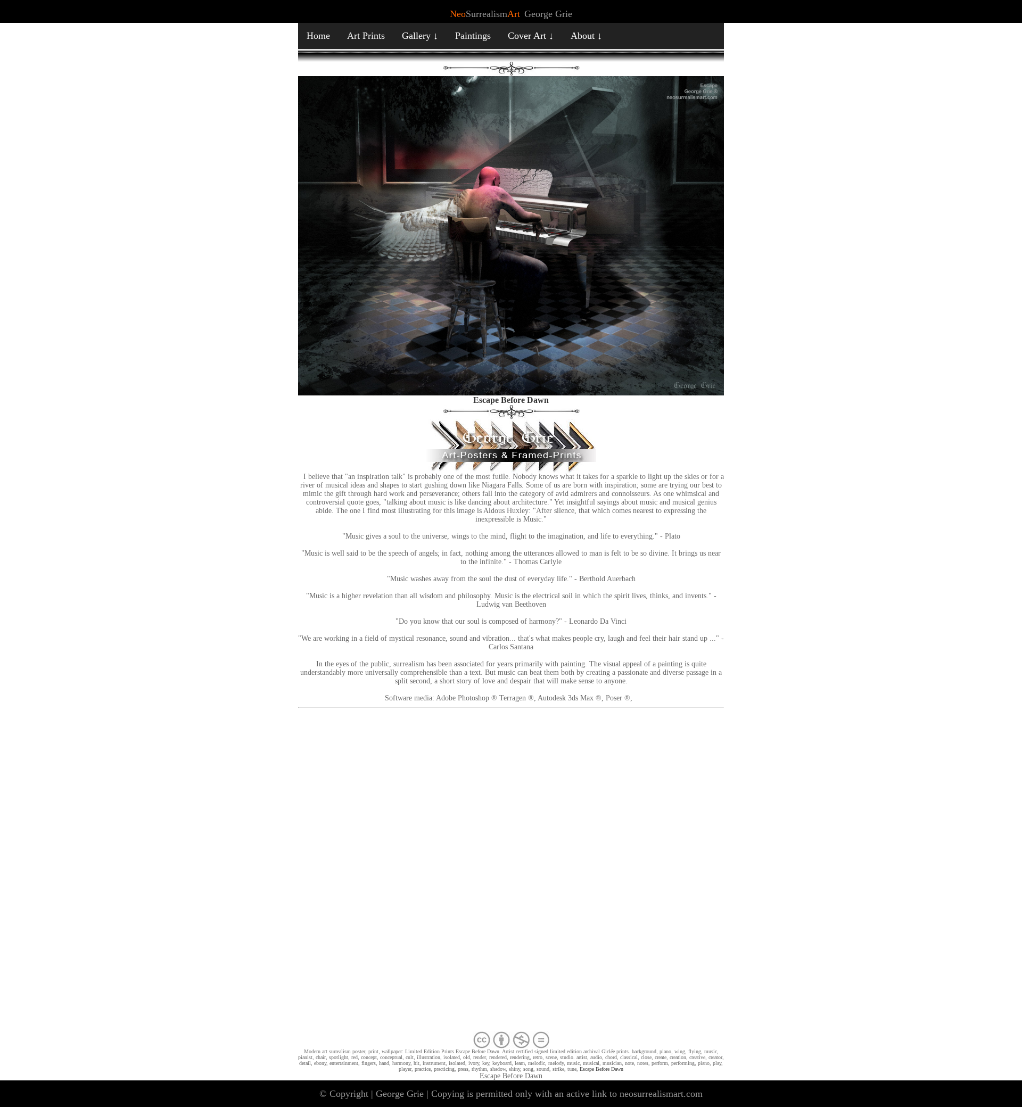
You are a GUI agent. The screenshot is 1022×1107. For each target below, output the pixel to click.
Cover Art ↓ (531, 35)
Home (318, 35)
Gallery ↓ (420, 35)
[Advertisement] (511, 871)
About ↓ (586, 35)
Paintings (473, 35)
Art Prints (366, 35)
